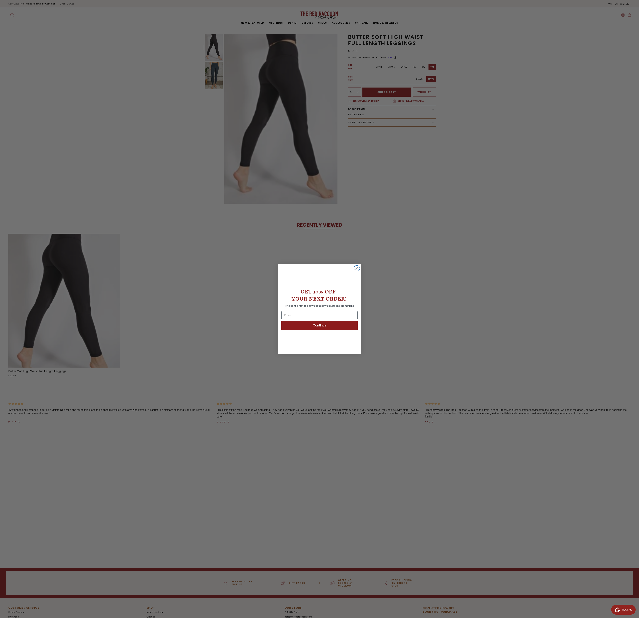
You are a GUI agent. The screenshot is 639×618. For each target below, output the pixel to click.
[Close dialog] (357, 268)
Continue (319, 325)
